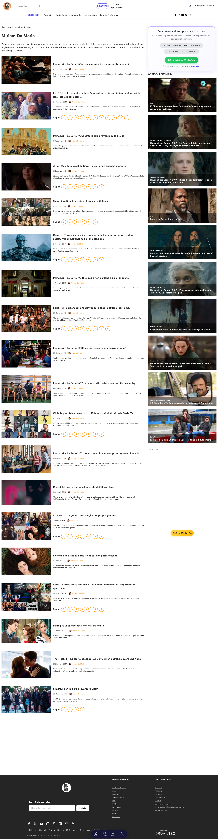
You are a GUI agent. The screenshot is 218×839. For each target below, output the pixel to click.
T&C (68, 830)
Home (4, 27)
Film (113, 801)
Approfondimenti (118, 797)
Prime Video (116, 807)
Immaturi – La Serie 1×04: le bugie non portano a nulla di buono (91, 277)
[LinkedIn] (60, 823)
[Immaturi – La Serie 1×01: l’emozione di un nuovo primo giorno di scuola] (26, 459)
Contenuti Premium (119, 788)
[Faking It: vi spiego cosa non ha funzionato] (26, 631)
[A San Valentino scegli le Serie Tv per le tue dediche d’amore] (26, 176)
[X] (35, 823)
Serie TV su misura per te (68, 15)
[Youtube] (41, 823)
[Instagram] (179, 15)
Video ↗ (158, 801)
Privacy (52, 830)
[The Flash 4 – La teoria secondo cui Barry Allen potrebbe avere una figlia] (26, 664)
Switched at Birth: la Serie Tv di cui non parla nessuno (85, 555)
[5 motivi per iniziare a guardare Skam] (26, 699)
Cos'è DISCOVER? (193, 66)
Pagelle (115, 810)
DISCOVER (102, 6)
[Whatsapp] (189, 15)
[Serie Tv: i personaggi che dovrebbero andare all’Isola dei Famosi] (26, 318)
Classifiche (116, 817)
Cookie (60, 830)
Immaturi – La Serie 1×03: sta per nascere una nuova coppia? (89, 347)
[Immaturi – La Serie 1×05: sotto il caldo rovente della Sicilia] (26, 141)
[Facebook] (175, 15)
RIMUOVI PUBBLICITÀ (182, 533)
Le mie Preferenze (109, 15)
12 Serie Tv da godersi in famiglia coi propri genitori (84, 515)
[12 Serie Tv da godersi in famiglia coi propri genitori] (26, 526)
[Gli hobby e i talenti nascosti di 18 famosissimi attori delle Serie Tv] (26, 424)
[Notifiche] (190, 6)
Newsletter (159, 794)
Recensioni (116, 794)
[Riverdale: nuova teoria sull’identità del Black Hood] (26, 492)
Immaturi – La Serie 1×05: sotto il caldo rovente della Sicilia (88, 135)
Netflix (114, 804)
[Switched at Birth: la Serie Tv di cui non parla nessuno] (26, 561)
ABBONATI (158, 791)
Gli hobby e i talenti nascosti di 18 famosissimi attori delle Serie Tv (93, 413)
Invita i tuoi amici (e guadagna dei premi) (169, 807)
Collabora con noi (87, 830)
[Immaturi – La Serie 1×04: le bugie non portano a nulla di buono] (26, 283)
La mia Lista (91, 15)
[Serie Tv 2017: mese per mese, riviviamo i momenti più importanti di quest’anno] (26, 597)
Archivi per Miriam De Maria (19, 27)
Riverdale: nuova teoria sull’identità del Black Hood (83, 486)
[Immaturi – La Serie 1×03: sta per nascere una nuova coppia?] (26, 354)
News (114, 791)
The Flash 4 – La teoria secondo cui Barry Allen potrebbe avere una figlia (97, 658)
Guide (114, 813)
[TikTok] (186, 15)
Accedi (211, 5)
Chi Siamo (32, 830)
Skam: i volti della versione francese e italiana (80, 201)
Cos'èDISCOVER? (116, 6)
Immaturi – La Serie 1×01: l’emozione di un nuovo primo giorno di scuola (96, 453)
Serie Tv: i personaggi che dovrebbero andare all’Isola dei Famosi (92, 307)
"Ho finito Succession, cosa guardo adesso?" (181, 45)
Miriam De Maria (78, 69)
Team (74, 830)
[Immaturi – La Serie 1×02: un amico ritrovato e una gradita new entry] (26, 389)
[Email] (66, 823)
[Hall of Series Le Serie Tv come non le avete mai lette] (7, 6)
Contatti (42, 830)
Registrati (200, 5)
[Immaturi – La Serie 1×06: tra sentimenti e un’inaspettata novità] (26, 70)
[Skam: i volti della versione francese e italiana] (26, 212)
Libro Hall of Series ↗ (162, 804)
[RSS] (73, 823)
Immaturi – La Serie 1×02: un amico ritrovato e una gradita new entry (94, 383)
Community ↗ (160, 797)
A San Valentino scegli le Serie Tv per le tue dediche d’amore (89, 165)
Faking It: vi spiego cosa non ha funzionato (78, 625)
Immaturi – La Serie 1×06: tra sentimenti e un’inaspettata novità (91, 64)
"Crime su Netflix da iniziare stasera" (181, 51)
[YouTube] (182, 15)
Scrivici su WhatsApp (183, 60)
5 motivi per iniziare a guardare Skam (75, 688)
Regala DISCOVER (161, 810)
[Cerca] (39, 6)
